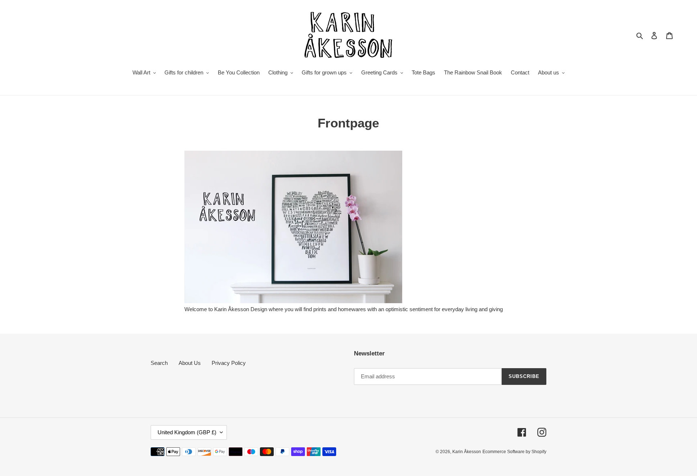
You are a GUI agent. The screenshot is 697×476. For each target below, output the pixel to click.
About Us (190, 363)
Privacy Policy (229, 363)
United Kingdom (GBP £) (187, 432)
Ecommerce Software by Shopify (514, 451)
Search (159, 363)
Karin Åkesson (466, 451)
